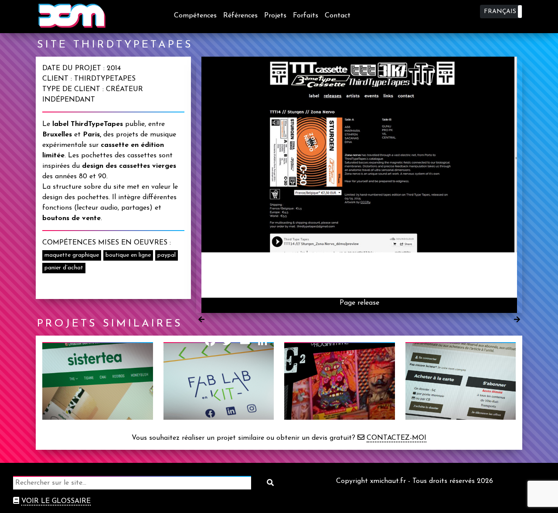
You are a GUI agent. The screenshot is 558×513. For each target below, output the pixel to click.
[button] (501, 11)
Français (500, 11)
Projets (275, 15)
